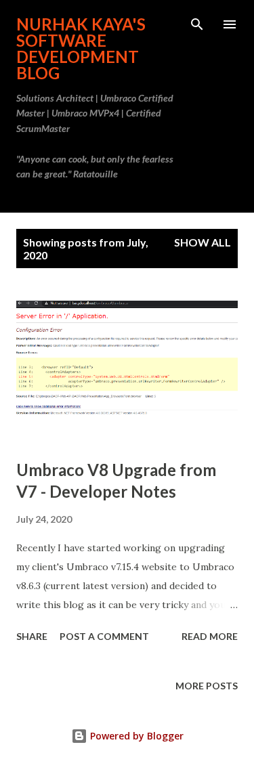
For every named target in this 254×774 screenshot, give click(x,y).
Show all (202, 242)
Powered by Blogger (135, 735)
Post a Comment (104, 636)
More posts (206, 685)
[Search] (197, 24)
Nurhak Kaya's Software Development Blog (81, 48)
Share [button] (31, 636)
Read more (210, 636)
